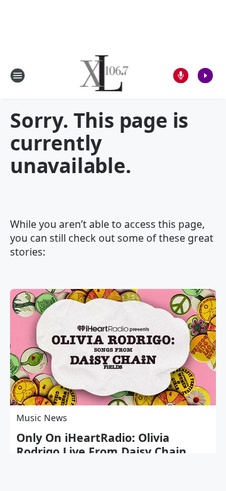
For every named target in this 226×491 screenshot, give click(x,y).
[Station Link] (104, 75)
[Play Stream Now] (205, 75)
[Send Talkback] (180, 75)
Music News (41, 418)
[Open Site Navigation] (17, 75)
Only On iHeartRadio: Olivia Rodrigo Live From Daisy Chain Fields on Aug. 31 (101, 451)
